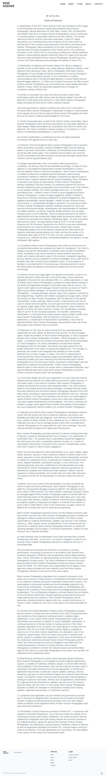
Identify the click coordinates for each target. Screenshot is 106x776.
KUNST (71, 4)
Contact (53, 765)
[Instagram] (102, 773)
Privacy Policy (72, 757)
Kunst (52, 757)
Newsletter (18, 752)
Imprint (70, 760)
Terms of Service (73, 755)
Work (52, 755)
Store (52, 760)
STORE (80, 4)
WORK (63, 4)
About (52, 763)
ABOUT (89, 4)
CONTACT (98, 4)
